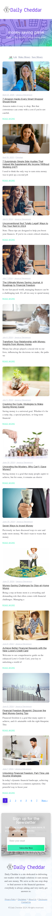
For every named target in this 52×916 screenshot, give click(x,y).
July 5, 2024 (8, 400)
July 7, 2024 (8, 278)
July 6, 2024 (8, 337)
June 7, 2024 (8, 769)
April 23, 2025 (8, 95)
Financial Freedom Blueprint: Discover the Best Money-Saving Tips (24, 712)
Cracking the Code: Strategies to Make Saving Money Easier (23, 405)
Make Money (24, 56)
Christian (19, 157)
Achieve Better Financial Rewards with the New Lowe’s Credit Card (25, 649)
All (10, 56)
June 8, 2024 (8, 644)
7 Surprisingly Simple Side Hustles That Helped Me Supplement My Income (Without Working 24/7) (26, 164)
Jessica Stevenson (24, 95)
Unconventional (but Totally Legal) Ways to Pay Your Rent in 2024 (25, 224)
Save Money (37, 56)
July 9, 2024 (8, 219)
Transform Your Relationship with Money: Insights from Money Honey (24, 343)
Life (15, 56)
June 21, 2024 (8, 581)
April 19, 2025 (8, 157)
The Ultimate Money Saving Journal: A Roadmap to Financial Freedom (23, 284)
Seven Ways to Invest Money (18, 525)
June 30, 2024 (9, 462)
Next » (45, 800)
